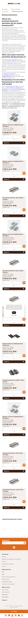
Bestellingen (5, 594)
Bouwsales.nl (5, 103)
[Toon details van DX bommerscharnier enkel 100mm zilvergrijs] (14, 299)
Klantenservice (5, 579)
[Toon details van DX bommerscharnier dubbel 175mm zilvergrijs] (14, 372)
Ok (14, 312)
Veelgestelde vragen (7, 581)
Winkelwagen (5, 597)
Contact (4, 561)
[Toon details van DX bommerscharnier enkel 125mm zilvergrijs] (14, 262)
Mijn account (5, 589)
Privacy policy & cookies (8, 564)
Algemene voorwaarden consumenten (11, 559)
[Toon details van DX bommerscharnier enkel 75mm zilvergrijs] (14, 445)
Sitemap (4, 556)
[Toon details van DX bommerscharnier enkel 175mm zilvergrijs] (14, 481)
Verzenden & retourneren (8, 584)
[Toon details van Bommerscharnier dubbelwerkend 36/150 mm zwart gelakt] (14, 335)
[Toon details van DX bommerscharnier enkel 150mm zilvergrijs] (14, 189)
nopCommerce (16, 607)
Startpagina (5, 9)
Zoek (3, 572)
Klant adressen (5, 592)
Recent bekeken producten (8, 577)
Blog (3, 574)
